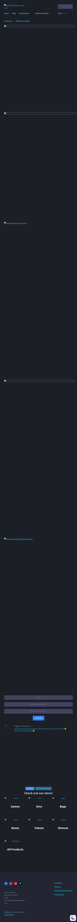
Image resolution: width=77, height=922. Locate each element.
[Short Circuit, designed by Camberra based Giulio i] (15, 772)
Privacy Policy (59, 894)
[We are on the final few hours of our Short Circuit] (38, 746)
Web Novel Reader (42, 13)
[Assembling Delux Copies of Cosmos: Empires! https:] (15, 741)
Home (6, 13)
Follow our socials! (23, 21)
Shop (14, 13)
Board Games (24, 13)
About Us (58, 887)
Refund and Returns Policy (64, 891)
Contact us (8, 21)
